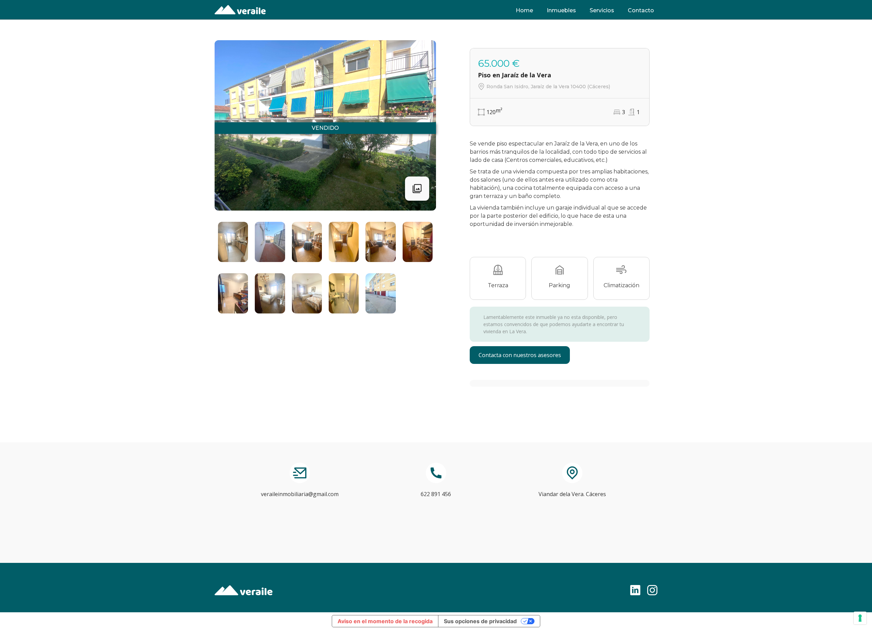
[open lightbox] (233, 242)
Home (524, 10)
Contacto (641, 10)
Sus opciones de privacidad (480, 621)
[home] (240, 9)
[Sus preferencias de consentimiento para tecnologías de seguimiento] (860, 618)
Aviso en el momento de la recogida (385, 621)
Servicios (602, 10)
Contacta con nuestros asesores (520, 355)
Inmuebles (561, 10)
